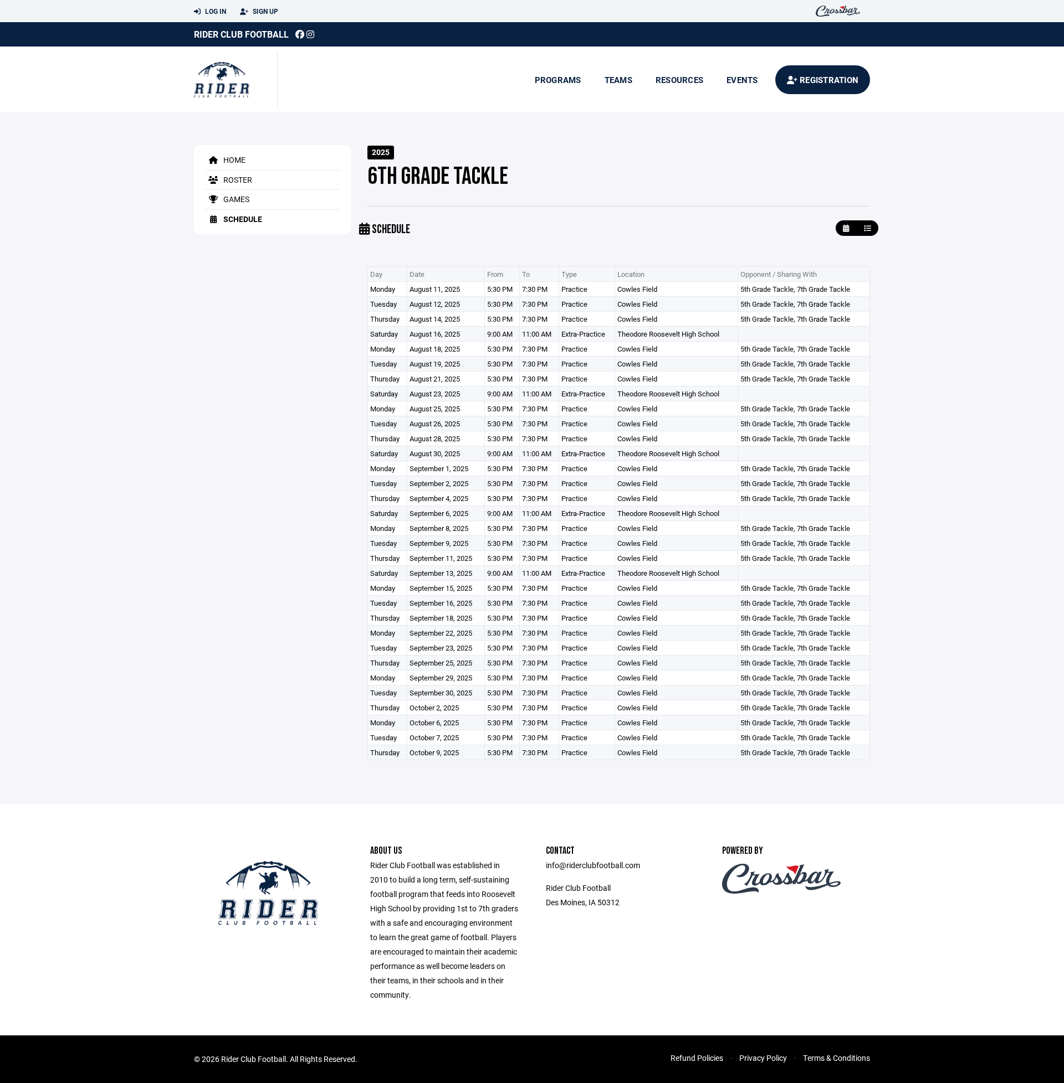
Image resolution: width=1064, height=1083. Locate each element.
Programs (558, 79)
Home (233, 159)
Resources (679, 79)
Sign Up (264, 11)
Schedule (242, 219)
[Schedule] (867, 228)
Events (742, 79)
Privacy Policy (763, 1058)
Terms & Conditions (836, 1058)
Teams (618, 79)
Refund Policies (697, 1058)
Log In (214, 11)
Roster (237, 179)
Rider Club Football (241, 34)
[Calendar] (846, 228)
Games (235, 199)
